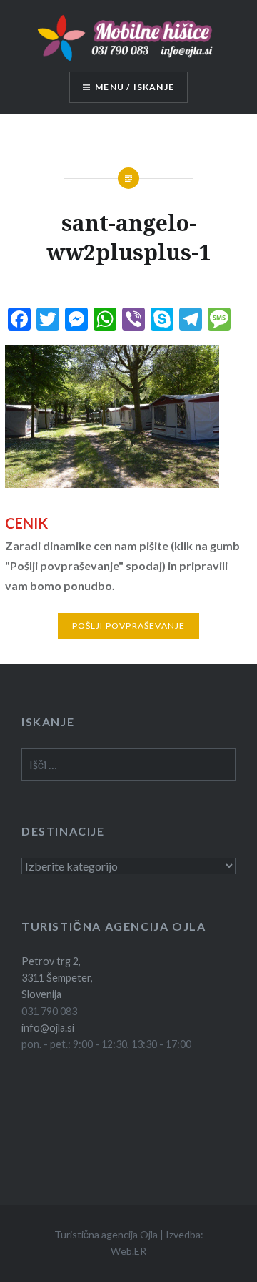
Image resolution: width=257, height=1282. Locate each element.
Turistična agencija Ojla (106, 1234)
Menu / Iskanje (134, 87)
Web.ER (128, 1251)
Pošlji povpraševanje (129, 625)
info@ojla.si (47, 1028)
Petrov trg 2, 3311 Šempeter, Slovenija (57, 978)
